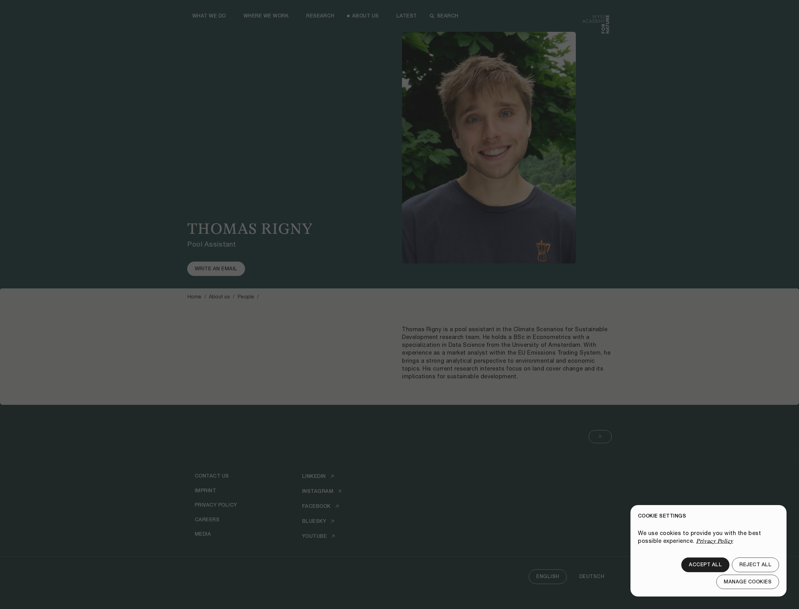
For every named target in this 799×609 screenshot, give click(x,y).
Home (194, 296)
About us (365, 16)
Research (320, 16)
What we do (209, 16)
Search (447, 16)
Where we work (266, 16)
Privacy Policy (714, 541)
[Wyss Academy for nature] (596, 29)
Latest (406, 16)
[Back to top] (600, 436)
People (246, 296)
